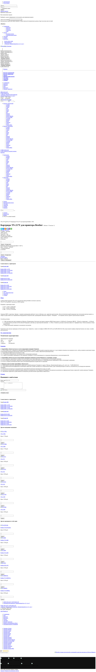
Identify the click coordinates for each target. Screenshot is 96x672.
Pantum (8, 119)
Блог (7, 31)
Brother (8, 106)
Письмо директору (7, 89)
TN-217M (3, 497)
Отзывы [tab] (5, 295)
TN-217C (3, 459)
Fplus (7, 111)
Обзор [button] (2, 297)
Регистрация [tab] (6, 3)
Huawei (8, 113)
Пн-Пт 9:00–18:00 (8, 41)
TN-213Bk (3, 446)
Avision (8, 104)
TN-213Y (3, 484)
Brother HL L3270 (5, 287)
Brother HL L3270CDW (6, 289)
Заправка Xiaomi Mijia (8, 648)
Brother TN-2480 (4, 540)
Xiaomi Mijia (9, 125)
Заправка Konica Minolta (9, 639)
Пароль (2, 6)
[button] (8, 103)
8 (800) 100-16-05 (5, 150)
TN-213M (3, 509)
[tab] (48, 298)
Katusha (8, 114)
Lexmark (8, 118)
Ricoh (7, 121)
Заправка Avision (7, 628)
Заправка (3, 256)
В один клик (8, 244)
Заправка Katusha (7, 638)
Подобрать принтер (5, 58)
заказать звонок (12, 151)
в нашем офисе (3, 257)
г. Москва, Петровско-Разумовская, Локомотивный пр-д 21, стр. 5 (9, 95)
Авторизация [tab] (6, 1)
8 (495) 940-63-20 (5, 151)
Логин (2, 5)
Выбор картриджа (5, 62)
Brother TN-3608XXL (6, 578)
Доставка (5, 36)
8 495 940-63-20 (15, 602)
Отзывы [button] (3, 374)
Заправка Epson (7, 633)
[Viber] (9, 229)
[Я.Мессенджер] (1, 229)
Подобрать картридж (5, 65)
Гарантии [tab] (5, 293)
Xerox (7, 123)
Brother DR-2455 (4, 565)
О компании (6, 26)
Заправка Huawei (7, 637)
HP (7, 112)
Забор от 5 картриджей (6, 260)
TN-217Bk (3, 433)
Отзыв (2, 388)
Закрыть (2, 670)
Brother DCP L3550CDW (6, 279)
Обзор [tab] (4, 291)
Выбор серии (4, 53)
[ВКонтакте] (3, 229)
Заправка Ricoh (7, 644)
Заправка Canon (7, 631)
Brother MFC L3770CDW (7, 270)
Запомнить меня (6, 8)
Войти (2, 9)
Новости (8, 28)
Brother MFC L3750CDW (7, 273)
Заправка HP (6, 636)
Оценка (2, 381)
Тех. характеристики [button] (6, 332)
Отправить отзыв (4, 392)
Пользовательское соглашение (10, 624)
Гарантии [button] (3, 346)
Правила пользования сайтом (10, 623)
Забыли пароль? (4, 11)
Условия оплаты (10, 33)
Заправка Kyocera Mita (8, 641)
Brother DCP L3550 (5, 278)
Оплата (5, 32)
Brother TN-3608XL (5, 590)
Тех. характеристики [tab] (8, 292)
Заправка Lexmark (7, 642)
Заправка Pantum (7, 643)
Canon (7, 107)
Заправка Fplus (6, 634)
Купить (2, 244)
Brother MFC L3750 (5, 271)
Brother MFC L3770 (5, 269)
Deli (7, 108)
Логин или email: (5, 19)
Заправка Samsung (7, 646)
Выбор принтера (5, 56)
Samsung (8, 122)
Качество (8, 27)
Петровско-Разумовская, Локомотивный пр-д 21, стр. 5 (16, 603)
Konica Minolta (9, 116)
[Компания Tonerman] (6, 46)
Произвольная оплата (11, 35)
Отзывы (5, 37)
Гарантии (8, 30)
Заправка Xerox (7, 647)
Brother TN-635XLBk (6, 527)
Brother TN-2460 (4, 552)
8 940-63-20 (5, 93)
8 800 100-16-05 (7, 602)
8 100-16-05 (4, 92)
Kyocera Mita (9, 117)
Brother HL (5, 282)
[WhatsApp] (11, 229)
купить (2, 442)
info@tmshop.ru (8, 42)
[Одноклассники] (5, 229)
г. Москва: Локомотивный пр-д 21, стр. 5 (14, 43)
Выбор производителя (6, 50)
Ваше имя (3, 380)
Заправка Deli (6, 632)
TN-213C (3, 471)
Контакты (5, 39)
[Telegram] (7, 229)
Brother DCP (6, 275)
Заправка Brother (7, 629)
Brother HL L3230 (5, 285)
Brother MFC (6, 266)
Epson (7, 109)
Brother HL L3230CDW (6, 286)
